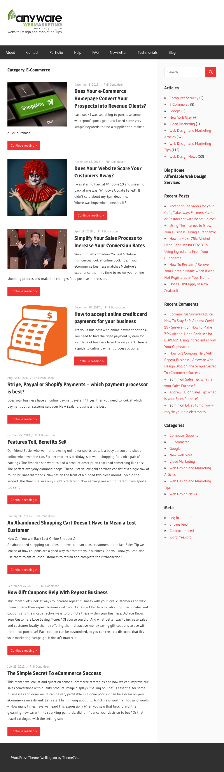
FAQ (95, 52)
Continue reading (22, 145)
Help (77, 52)
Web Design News (183, 156)
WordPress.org (181, 537)
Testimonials (148, 52)
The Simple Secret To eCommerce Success (54, 673)
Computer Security (184, 97)
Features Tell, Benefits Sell (36, 442)
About (10, 52)
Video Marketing (182, 123)
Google (175, 111)
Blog (172, 52)
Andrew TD (178, 392)
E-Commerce (179, 104)
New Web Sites (181, 117)
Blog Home (174, 170)
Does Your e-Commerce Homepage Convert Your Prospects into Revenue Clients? (110, 98)
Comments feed (182, 530)
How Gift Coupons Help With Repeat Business (57, 592)
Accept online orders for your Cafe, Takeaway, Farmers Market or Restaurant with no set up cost (190, 212)
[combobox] (185, 72)
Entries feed (179, 524)
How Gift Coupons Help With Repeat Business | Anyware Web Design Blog (188, 360)
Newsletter (118, 52)
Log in (174, 517)
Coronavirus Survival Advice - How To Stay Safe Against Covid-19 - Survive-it (189, 320)
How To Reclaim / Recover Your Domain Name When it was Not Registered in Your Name (189, 271)
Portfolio (56, 52)
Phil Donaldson (114, 85)
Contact (32, 52)
